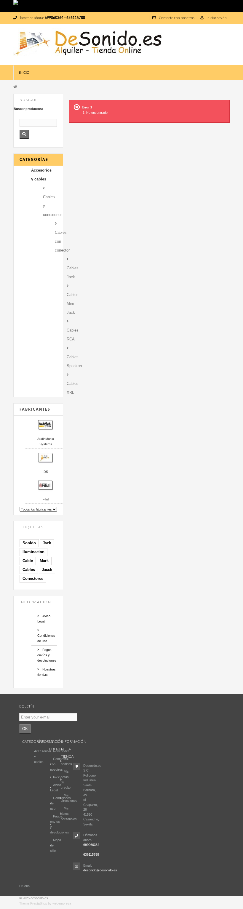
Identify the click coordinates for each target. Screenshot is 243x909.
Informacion (35, 602)
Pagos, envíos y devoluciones (46, 655)
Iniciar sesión (217, 18)
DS (46, 471)
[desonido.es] (93, 44)
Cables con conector (59, 241)
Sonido (29, 543)
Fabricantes (35, 409)
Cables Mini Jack (71, 303)
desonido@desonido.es (100, 870)
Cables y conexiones (53, 206)
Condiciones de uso (46, 638)
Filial (46, 499)
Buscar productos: (28, 109)
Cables (29, 569)
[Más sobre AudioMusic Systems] (44, 425)
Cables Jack (71, 272)
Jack (47, 543)
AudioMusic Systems (45, 441)
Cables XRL (71, 388)
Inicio (24, 72)
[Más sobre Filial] (44, 485)
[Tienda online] (121, 6)
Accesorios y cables (41, 174)
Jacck (47, 569)
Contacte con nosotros (176, 18)
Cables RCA (71, 334)
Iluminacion (33, 552)
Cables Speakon (71, 361)
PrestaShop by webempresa (50, 903)
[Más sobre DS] (44, 458)
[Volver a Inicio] (15, 86)
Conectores (33, 578)
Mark (44, 560)
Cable (28, 560)
